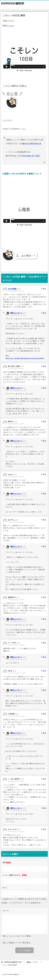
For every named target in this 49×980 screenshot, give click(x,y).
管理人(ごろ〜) (16, 313)
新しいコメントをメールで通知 (17, 936)
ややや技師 (12, 289)
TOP (13, 962)
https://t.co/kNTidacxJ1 (31, 143)
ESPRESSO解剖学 (12, 3)
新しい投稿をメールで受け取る (17, 943)
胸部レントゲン (8, 21)
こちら (11, 26)
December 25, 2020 (31, 156)
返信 (44, 288)
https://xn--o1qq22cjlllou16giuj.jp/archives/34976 (24, 358)
